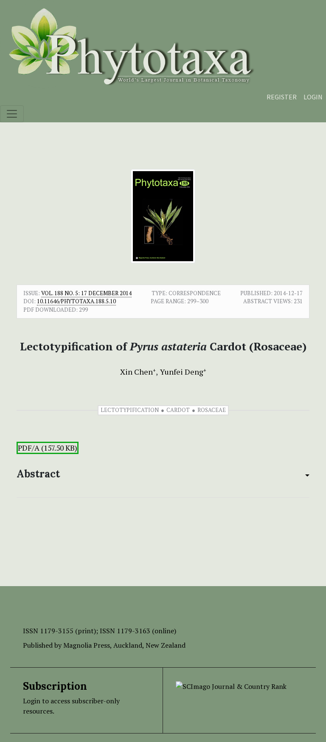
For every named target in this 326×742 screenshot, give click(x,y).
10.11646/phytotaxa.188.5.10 (76, 301)
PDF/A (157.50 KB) (47, 448)
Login (313, 97)
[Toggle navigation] (12, 113)
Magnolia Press (86, 645)
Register (282, 97)
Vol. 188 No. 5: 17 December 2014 (86, 293)
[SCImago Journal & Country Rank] (231, 685)
